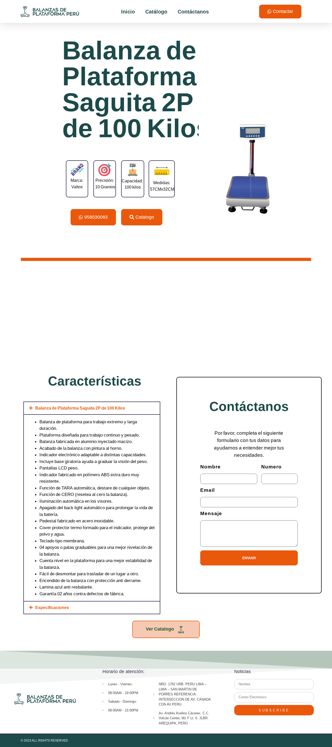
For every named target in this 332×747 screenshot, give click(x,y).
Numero (271, 467)
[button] (92, 408)
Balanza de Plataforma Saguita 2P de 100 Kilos (80, 408)
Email (207, 490)
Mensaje (211, 513)
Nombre (210, 467)
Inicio (128, 12)
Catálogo (156, 12)
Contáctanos (193, 12)
